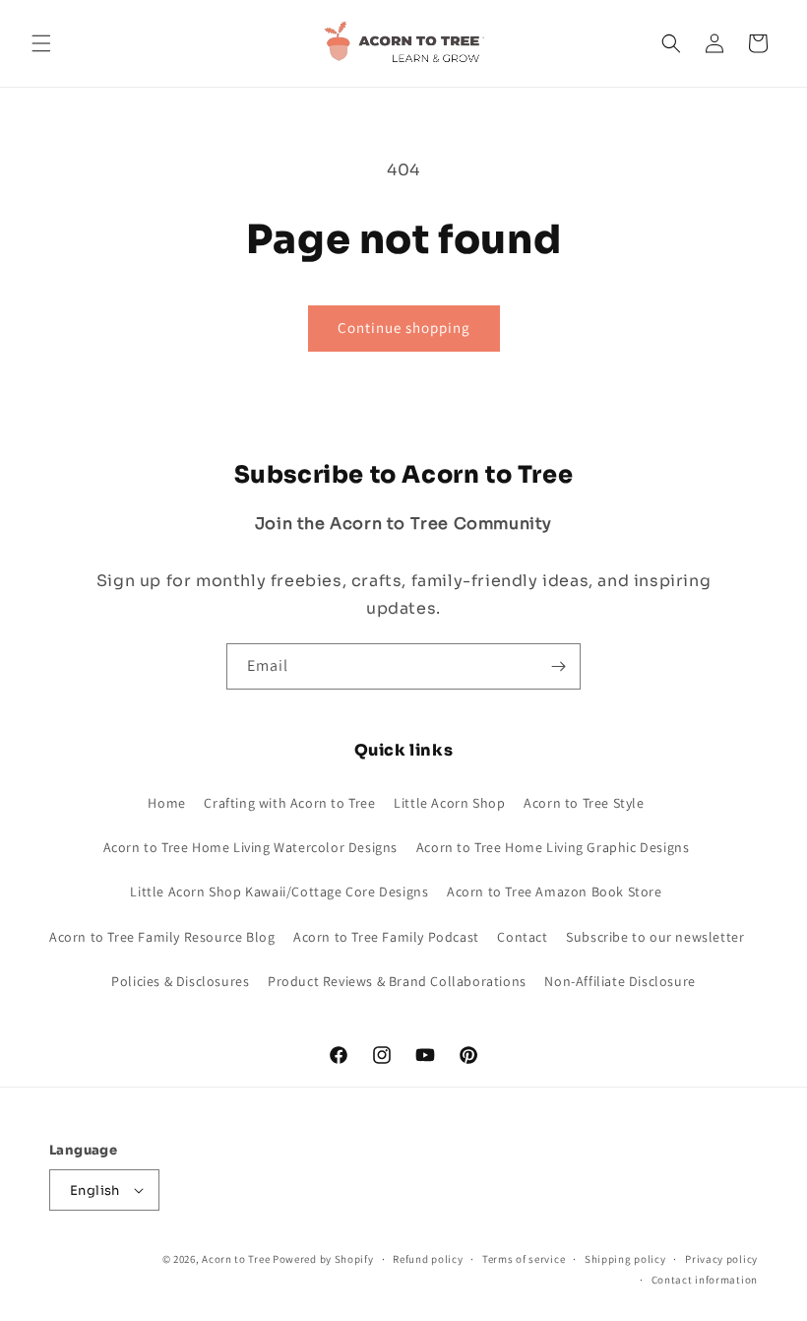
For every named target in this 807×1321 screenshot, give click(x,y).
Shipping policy (625, 1259)
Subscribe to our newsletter (655, 937)
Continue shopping (404, 327)
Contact (522, 937)
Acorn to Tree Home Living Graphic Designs (553, 847)
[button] (41, 43)
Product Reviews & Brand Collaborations (397, 981)
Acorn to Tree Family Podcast (386, 937)
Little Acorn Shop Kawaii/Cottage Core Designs (279, 891)
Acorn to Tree (237, 1259)
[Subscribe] (558, 666)
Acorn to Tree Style (584, 803)
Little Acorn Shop (449, 803)
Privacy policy (721, 1259)
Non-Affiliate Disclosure (619, 981)
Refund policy (428, 1259)
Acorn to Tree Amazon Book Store (554, 891)
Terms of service (523, 1259)
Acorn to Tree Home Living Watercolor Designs (250, 847)
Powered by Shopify (323, 1259)
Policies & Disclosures (180, 981)
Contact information (705, 1280)
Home (166, 803)
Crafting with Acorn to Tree (289, 803)
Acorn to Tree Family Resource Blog (162, 937)
